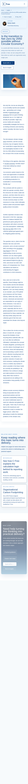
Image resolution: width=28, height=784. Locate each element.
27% (14, 292)
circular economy (10, 163)
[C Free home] (6, 4)
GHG (4, 141)
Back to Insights (8, 16)
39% (12, 258)
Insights (8, 10)
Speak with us (7, 63)
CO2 (4, 294)
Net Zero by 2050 (8, 229)
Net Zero (19, 217)
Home (2, 10)
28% (19, 260)
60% (19, 301)
